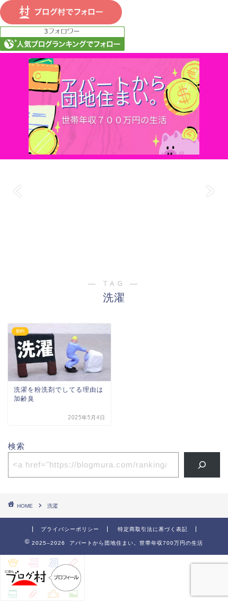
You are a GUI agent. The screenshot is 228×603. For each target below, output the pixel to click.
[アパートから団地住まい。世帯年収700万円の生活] (114, 149)
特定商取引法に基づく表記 (153, 529)
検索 (16, 446)
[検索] (202, 465)
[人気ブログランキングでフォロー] (62, 47)
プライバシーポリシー (70, 529)
